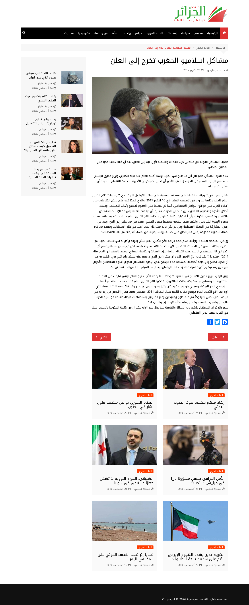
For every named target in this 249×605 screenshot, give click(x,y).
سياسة (185, 33)
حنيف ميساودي (216, 70)
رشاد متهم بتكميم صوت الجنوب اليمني (199, 404)
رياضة (127, 33)
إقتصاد (172, 33)
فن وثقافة (101, 33)
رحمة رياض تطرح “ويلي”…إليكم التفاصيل (41, 121)
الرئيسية (212, 33)
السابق (216, 337)
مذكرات (69, 33)
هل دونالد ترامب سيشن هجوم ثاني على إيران (41, 75)
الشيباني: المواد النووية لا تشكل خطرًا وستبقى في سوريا (126, 480)
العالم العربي (155, 33)
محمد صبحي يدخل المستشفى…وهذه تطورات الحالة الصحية (42, 173)
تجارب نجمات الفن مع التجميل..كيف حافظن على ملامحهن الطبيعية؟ (40, 146)
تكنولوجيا (84, 33)
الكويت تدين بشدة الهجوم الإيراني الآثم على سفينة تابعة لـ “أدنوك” (196, 556)
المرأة (115, 33)
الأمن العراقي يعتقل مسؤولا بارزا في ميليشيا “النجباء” (198, 480)
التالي (103, 337)
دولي (138, 33)
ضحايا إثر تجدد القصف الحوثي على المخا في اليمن (125, 556)
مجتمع (198, 33)
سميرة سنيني (213, 413)
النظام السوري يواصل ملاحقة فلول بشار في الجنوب (125, 404)
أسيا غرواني (45, 129)
